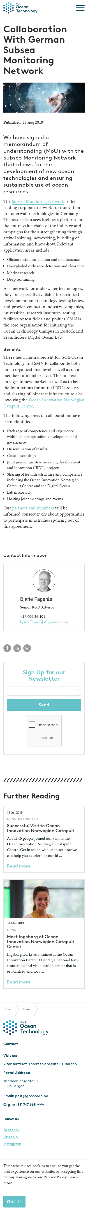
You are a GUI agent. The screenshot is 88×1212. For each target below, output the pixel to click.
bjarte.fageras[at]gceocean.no (44, 622)
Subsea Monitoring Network (38, 201)
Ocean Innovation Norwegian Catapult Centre (43, 403)
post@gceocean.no (31, 1096)
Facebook (11, 1130)
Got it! (14, 1201)
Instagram (12, 1144)
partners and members (33, 508)
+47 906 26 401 (32, 616)
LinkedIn (10, 1137)
